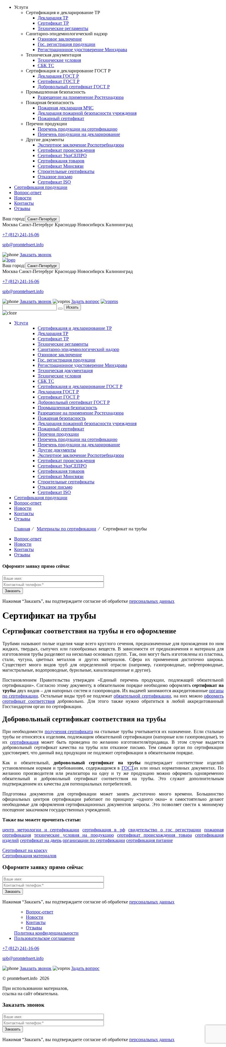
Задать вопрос (85, 301)
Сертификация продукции (40, 187)
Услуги (21, 322)
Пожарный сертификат (61, 118)
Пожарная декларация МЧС (66, 107)
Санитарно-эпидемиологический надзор (78, 349)
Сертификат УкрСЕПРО (62, 155)
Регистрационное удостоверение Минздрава (82, 49)
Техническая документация (65, 370)
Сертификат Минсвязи (61, 166)
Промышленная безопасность (67, 407)
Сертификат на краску (24, 850)
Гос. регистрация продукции (66, 44)
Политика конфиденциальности (46, 933)
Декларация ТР (53, 17)
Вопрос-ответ (27, 192)
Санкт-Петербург (42, 219)
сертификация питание (149, 840)
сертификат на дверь (41, 840)
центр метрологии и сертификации (40, 829)
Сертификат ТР (53, 23)
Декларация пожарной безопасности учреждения (87, 113)
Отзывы (22, 208)
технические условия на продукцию (74, 835)
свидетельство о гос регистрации (164, 829)
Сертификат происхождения (66, 150)
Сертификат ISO (54, 181)
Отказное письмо (55, 176)
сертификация (24, 742)
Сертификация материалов (29, 855)
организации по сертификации (94, 840)
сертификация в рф (103, 829)
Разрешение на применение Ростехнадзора (81, 97)
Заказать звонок (35, 254)
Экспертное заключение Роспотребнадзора (81, 144)
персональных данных (152, 601)
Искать (72, 307)
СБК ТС (46, 65)
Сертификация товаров (61, 160)
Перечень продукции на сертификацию (77, 129)
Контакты (24, 203)
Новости (22, 197)
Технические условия (59, 60)
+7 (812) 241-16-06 (20, 234)
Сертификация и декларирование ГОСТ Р (80, 386)
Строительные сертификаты (66, 171)
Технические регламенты (63, 28)
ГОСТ (128, 767)
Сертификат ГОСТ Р (58, 81)
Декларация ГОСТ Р (58, 76)
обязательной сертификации (142, 695)
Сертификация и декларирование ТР (75, 328)
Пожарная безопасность (62, 418)
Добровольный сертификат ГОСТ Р (74, 86)
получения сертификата (69, 731)
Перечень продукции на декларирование (79, 134)
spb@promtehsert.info (23, 244)
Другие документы (57, 449)
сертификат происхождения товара (154, 835)
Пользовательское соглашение (44, 938)
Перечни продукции (58, 434)
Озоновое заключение (60, 38)
